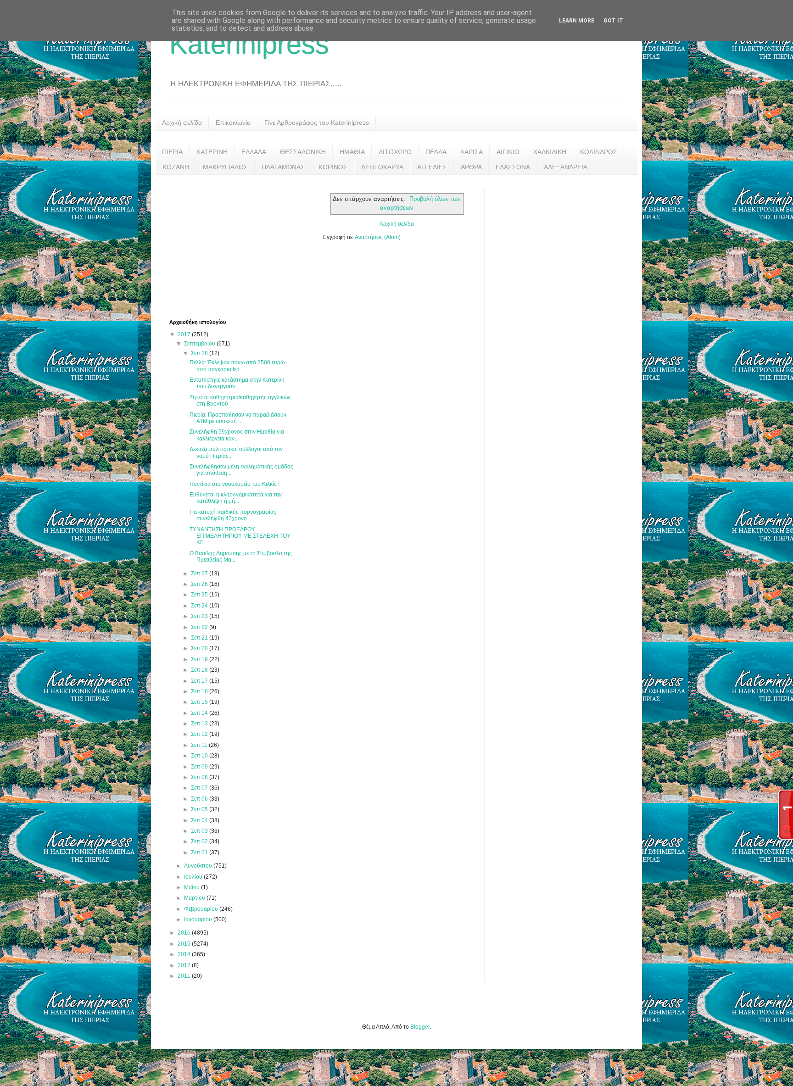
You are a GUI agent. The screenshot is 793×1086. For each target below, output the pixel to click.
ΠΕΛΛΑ (436, 152)
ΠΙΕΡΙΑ (172, 152)
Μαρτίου (195, 898)
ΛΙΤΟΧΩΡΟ (395, 152)
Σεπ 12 (200, 734)
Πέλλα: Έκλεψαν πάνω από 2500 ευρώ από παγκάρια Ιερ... (237, 365)
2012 (185, 965)
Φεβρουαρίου (201, 909)
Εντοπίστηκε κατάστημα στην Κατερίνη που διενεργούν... (237, 383)
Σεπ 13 (200, 723)
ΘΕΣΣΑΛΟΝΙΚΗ (303, 152)
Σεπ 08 (200, 777)
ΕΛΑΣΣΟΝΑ (513, 167)
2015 (185, 944)
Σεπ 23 (200, 616)
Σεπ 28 (200, 353)
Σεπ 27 (200, 573)
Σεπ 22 (200, 627)
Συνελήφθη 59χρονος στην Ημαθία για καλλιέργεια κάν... (237, 435)
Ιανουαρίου (198, 919)
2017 (185, 334)
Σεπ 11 (200, 745)
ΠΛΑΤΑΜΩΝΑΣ (283, 167)
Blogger (420, 1027)
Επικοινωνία (233, 122)
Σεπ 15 (200, 702)
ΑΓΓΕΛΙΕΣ (432, 167)
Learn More (576, 20)
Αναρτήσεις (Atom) (378, 237)
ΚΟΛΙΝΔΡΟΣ (598, 152)
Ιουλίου (194, 877)
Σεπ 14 (200, 713)
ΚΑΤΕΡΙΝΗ (212, 152)
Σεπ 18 (200, 670)
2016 (185, 933)
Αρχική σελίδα (182, 122)
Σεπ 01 (200, 852)
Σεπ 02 (200, 841)
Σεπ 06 (200, 799)
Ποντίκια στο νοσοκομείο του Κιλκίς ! (234, 484)
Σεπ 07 (200, 788)
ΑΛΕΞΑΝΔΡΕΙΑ (565, 167)
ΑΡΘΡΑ (471, 167)
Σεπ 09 (200, 766)
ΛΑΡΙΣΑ (471, 152)
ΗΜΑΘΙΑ (352, 152)
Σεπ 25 (200, 594)
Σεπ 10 (200, 755)
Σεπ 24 (200, 605)
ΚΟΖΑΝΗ (175, 167)
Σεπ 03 (200, 831)
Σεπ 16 (200, 691)
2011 (185, 976)
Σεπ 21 (200, 638)
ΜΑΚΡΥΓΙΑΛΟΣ (225, 167)
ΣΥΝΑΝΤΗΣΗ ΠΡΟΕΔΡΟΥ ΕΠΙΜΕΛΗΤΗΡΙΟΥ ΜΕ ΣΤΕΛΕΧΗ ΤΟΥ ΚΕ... (240, 536)
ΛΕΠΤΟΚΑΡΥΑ (382, 167)
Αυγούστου (198, 866)
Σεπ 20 (200, 648)
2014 (185, 954)
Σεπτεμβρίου (200, 343)
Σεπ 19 (200, 659)
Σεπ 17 (200, 681)
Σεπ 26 (200, 584)
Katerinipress (249, 44)
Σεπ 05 (200, 809)
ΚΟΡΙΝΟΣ (332, 167)
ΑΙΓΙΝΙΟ (508, 152)
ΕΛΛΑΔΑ (253, 152)
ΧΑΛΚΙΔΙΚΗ (549, 152)
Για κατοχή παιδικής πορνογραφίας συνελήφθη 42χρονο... (233, 515)
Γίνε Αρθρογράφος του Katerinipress (316, 122)
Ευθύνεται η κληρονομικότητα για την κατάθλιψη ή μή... (236, 497)
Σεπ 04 (200, 820)
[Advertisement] (238, 246)
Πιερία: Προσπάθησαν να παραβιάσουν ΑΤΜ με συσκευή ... (238, 418)
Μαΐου (192, 887)
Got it (613, 20)
